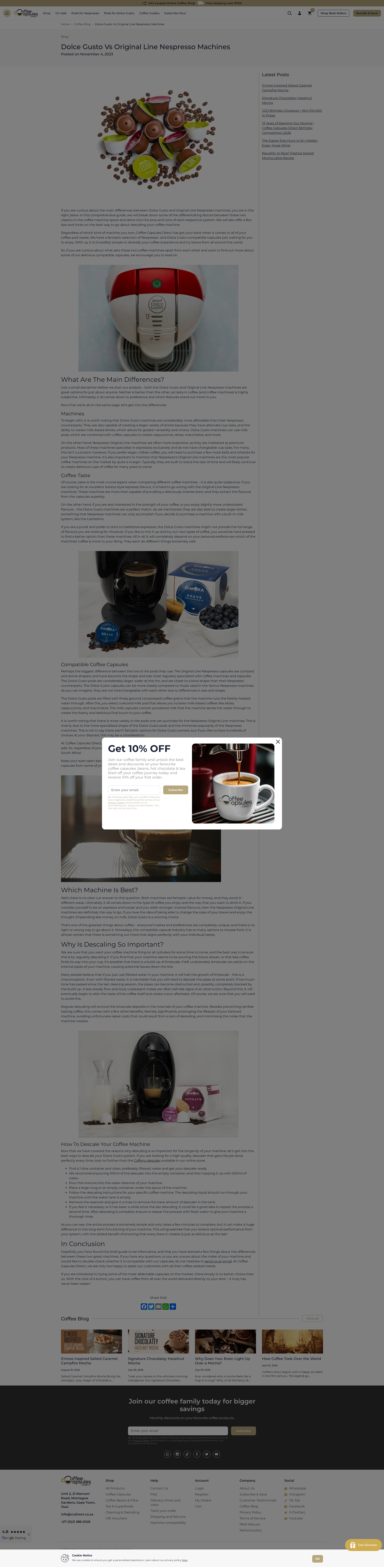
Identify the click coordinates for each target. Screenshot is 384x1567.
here (184, 1560)
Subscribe (175, 790)
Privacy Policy (116, 802)
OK (317, 1559)
